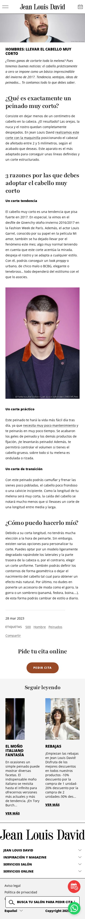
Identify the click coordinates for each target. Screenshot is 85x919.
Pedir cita (42, 668)
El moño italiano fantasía (14, 750)
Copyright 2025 (57, 911)
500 (28, 627)
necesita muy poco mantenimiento (49, 425)
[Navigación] (5, 6)
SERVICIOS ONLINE (18, 871)
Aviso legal (13, 885)
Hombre (40, 627)
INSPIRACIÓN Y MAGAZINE (24, 857)
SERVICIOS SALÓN (17, 864)
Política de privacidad (21, 892)
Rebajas (53, 746)
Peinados (55, 627)
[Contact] (80, 7)
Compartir (13, 635)
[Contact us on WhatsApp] (74, 908)
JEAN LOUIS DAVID (18, 850)
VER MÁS (12, 813)
